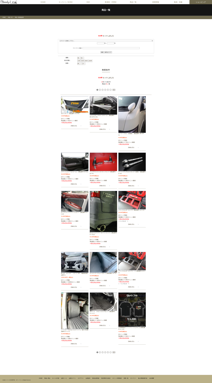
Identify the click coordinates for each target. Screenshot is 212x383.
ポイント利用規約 (117, 378)
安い (82, 58)
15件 (79, 61)
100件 (90, 61)
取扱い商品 (47, 378)
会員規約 (88, 378)
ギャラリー (133, 378)
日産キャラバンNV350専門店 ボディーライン (12, 380)
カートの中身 (55, 378)
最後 (114, 89)
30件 (82, 61)
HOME (43, 2)
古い (83, 63)
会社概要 (151, 378)
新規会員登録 (96, 378)
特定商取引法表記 (106, 378)
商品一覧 (10, 17)
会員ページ (64, 378)
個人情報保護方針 (143, 378)
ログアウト (81, 378)
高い (79, 58)
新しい (80, 63)
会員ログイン (72, 378)
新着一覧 (126, 378)
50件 (86, 61)
